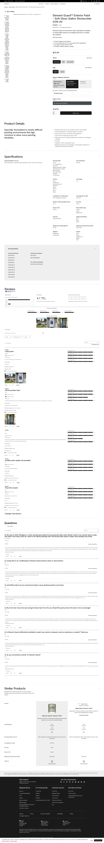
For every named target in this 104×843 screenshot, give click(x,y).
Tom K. (6, 392)
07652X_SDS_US (11, 264)
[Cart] (99, 1)
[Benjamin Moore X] (75, 782)
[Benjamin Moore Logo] (8, 3)
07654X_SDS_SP (11, 276)
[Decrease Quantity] (54, 113)
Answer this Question (92, 544)
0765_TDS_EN (33, 255)
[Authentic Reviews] (10, 291)
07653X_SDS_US (11, 269)
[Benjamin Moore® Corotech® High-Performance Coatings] (25, 823)
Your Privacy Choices (23, 808)
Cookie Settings (13, 841)
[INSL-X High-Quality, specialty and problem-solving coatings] (47, 823)
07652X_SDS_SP (11, 267)
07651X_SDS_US (11, 260)
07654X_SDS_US (11, 274)
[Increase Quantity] (58, 113)
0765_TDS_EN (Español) (35, 257)
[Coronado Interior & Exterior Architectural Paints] (69, 823)
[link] (96, 1)
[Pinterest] (72, 782)
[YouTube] (69, 782)
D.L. (5, 462)
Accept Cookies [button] (98, 840)
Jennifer (6, 353)
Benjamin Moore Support (9, 576)
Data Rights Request (23, 806)
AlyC (5, 634)
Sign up (20, 781)
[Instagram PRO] (66, 782)
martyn (5, 656)
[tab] (7, 18)
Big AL (6, 433)
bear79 (5, 609)
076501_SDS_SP (11, 257)
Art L (6, 489)
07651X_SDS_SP (11, 262)
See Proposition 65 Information (36, 263)
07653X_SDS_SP (11, 272)
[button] (20, 1)
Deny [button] (92, 840)
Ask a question (10, 526)
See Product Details (57, 37)
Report (17, 385)
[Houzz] (78, 782)
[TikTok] (84, 782)
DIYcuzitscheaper (7, 538)
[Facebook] (61, 782)
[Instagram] (63, 782)
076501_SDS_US (11, 255)
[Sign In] (94, 1)
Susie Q (5, 562)
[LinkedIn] (81, 782)
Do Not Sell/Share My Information (26, 804)
